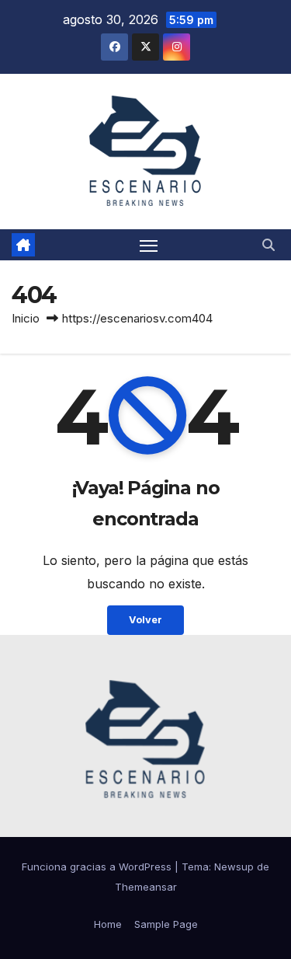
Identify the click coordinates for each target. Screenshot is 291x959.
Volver (145, 620)
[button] (268, 245)
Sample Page (166, 924)
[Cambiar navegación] (149, 245)
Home (108, 924)
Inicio (26, 318)
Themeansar (146, 887)
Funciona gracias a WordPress (98, 866)
